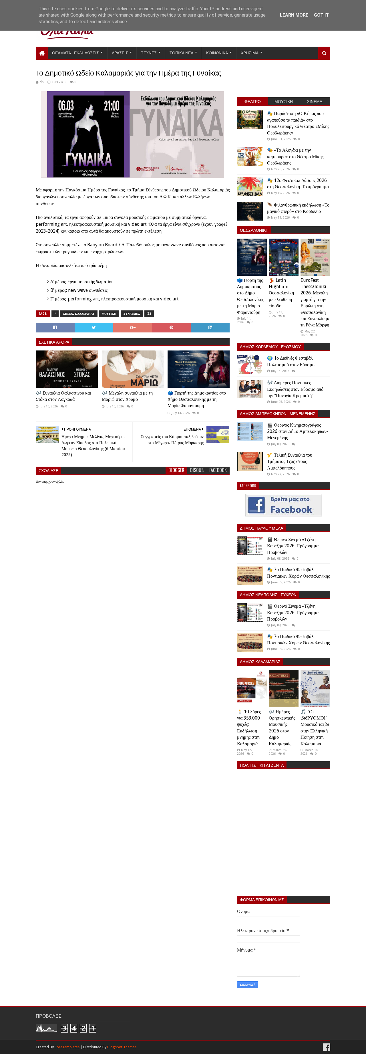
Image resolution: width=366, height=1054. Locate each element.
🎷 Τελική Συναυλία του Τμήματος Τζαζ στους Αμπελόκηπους (289, 461)
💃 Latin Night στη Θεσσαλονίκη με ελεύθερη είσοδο (281, 293)
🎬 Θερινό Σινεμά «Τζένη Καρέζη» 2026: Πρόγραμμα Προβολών (293, 546)
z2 (149, 313)
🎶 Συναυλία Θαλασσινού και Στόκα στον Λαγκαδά (63, 396)
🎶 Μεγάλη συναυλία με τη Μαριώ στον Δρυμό (127, 396)
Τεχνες (149, 52)
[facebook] (326, 1047)
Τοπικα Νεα (181, 52)
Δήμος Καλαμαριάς (79, 313)
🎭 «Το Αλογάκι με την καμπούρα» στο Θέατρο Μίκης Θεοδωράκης (295, 156)
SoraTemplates (67, 1047)
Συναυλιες (132, 313)
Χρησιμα (249, 52)
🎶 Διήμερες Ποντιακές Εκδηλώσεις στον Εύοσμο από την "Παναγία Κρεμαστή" (295, 389)
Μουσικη (109, 313)
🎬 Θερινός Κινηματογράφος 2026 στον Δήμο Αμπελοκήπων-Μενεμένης (297, 431)
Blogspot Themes (121, 1047)
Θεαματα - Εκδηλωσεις (75, 52)
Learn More (294, 15)
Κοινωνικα (217, 52)
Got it (321, 15)
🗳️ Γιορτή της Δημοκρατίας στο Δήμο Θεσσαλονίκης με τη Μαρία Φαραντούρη (197, 399)
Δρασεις (120, 52)
